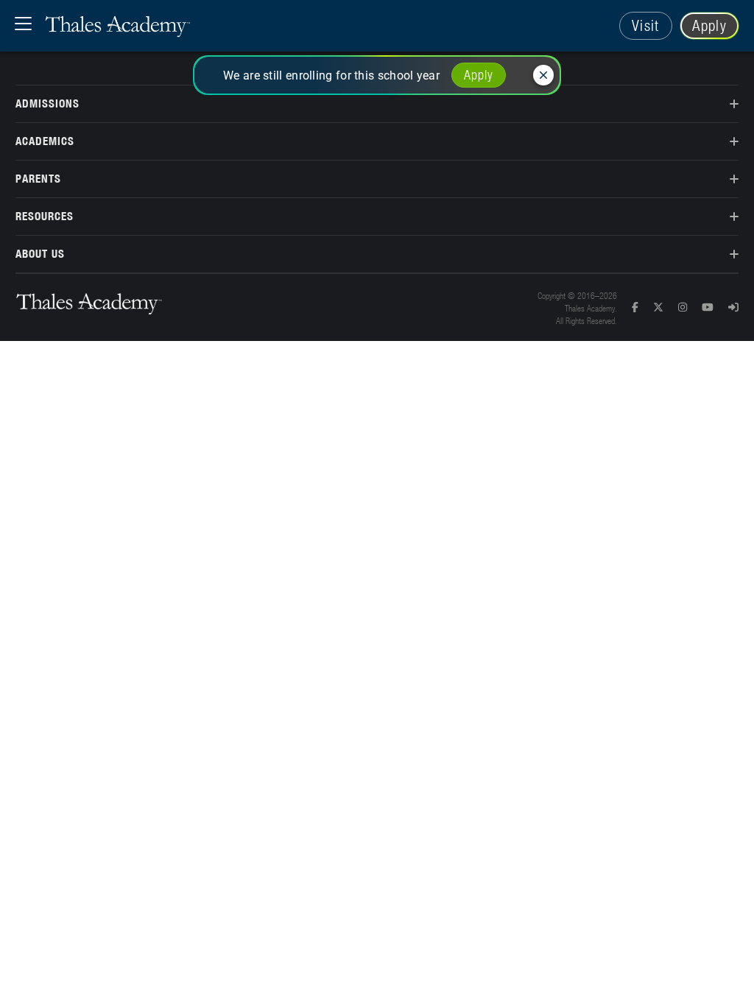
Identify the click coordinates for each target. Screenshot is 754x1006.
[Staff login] (733, 307)
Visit (646, 25)
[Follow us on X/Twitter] (665, 307)
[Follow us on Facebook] (642, 307)
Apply (709, 25)
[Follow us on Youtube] (715, 307)
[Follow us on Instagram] (690, 307)
